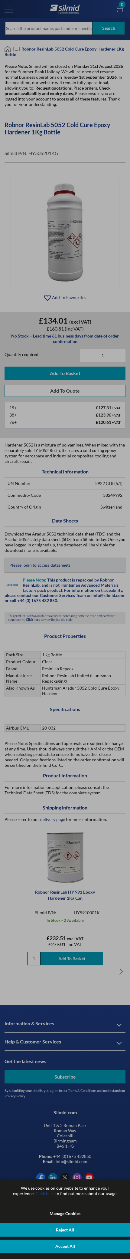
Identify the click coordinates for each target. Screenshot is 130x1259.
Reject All (65, 1229)
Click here (44, 1193)
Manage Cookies (65, 1213)
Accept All (65, 1246)
